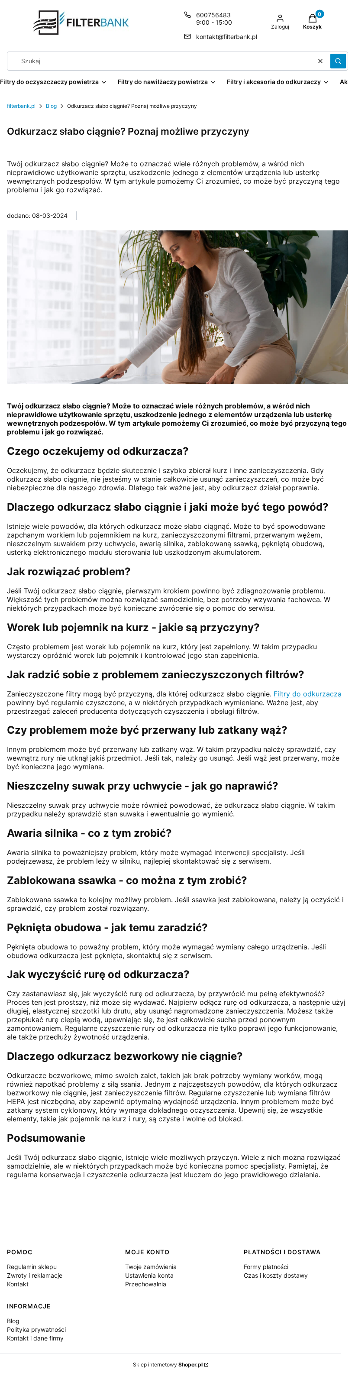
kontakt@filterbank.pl (226, 36)
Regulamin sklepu (32, 1266)
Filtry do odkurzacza (308, 694)
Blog (51, 106)
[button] (338, 61)
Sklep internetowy (168, 1364)
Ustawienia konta (149, 1275)
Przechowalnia (145, 1284)
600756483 (213, 15)
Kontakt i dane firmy (35, 1338)
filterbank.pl (21, 106)
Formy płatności (266, 1266)
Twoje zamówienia (151, 1266)
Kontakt (18, 1284)
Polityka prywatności (36, 1329)
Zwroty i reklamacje (34, 1275)
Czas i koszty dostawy (276, 1275)
